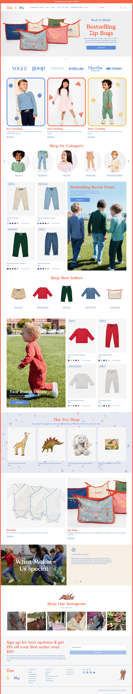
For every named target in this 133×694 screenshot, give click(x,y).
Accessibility (49, 680)
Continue (98, 652)
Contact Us (69, 672)
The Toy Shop (63, 7)
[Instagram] (84, 672)
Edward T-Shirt (91, 307)
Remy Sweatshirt (42, 307)
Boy (47, 7)
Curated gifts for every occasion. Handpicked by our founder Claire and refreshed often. (66, 424)
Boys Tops (18, 175)
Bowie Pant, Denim (44, 263)
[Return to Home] (13, 676)
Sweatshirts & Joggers (114, 175)
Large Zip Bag (115, 307)
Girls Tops (66, 175)
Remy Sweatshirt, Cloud (76, 400)
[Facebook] (87, 672)
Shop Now (101, 47)
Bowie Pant (66, 307)
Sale (87, 7)
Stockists (69, 674)
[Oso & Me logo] (15, 7)
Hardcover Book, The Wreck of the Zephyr (109, 464)
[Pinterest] (90, 672)
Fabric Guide (32, 678)
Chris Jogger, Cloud (104, 400)
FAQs (47, 674)
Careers (31, 682)
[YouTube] (94, 672)
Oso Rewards (32, 676)
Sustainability (33, 674)
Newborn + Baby (37, 7)
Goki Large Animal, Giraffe (17, 463)
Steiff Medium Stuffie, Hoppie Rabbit (80, 463)
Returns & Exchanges (52, 676)
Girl (53, 7)
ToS (9, 660)
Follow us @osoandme (67, 607)
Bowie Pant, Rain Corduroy (46, 218)
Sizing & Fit (49, 678)
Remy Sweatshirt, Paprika (76, 355)
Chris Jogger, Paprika (105, 355)
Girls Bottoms (91, 175)
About (30, 672)
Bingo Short (19, 307)
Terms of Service (121, 690)
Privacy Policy (62, 658)
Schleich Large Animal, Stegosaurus (50, 463)
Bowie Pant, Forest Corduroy (16, 263)
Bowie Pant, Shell (12, 218)
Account (48, 672)
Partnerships (32, 680)
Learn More (16, 621)
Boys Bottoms (42, 175)
